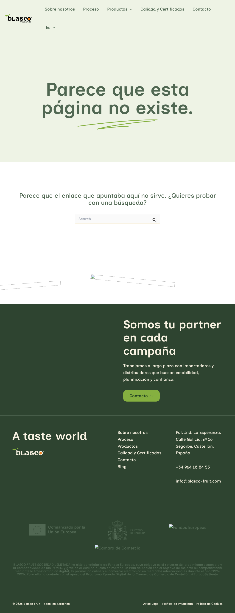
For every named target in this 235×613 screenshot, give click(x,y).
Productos (117, 9)
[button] (129, 9)
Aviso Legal (151, 603)
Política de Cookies (209, 603)
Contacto (202, 9)
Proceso (91, 9)
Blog (122, 466)
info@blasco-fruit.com (198, 481)
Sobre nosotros (60, 9)
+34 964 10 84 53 (193, 467)
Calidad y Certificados (162, 9)
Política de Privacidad (177, 603)
